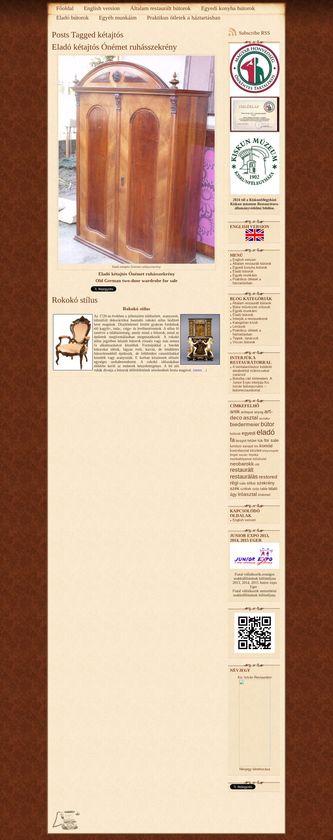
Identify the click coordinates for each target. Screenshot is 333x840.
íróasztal (247, 494)
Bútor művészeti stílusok (251, 307)
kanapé (248, 446)
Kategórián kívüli (245, 323)
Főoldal (65, 8)
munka (253, 454)
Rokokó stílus (75, 300)
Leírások (239, 326)
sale (242, 483)
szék (234, 488)
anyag (258, 412)
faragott (241, 440)
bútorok (235, 433)
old (257, 464)
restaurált (241, 470)
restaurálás (244, 476)
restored (268, 477)
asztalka (264, 418)
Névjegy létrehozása (254, 769)
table (263, 489)
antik (235, 411)
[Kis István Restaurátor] (254, 765)
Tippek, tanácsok (246, 338)
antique (247, 412)
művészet (259, 459)
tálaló (272, 489)
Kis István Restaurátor (255, 677)
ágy (233, 494)
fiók (260, 441)
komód (265, 445)
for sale (271, 440)
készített (255, 450)
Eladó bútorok (72, 17)
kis (256, 446)
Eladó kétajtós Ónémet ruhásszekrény (114, 46)
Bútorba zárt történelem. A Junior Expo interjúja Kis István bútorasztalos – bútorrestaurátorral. (252, 384)
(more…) (200, 370)
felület (252, 441)
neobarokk (242, 464)
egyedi (248, 433)
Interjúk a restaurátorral (250, 319)
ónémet (264, 495)
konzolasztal (239, 451)
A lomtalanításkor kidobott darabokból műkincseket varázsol (252, 371)
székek (245, 489)
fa (232, 440)
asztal (250, 418)
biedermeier (245, 424)
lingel (234, 454)
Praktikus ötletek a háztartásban (183, 17)
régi (234, 483)
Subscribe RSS (254, 33)
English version (102, 8)
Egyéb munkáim (118, 17)
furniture (236, 446)
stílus (251, 483)
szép (255, 488)
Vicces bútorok (244, 342)
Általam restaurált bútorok (160, 8)
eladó (266, 432)
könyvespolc (270, 450)
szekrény (266, 483)
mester (243, 454)
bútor (267, 424)
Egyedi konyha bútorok (228, 8)
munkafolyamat (241, 459)
